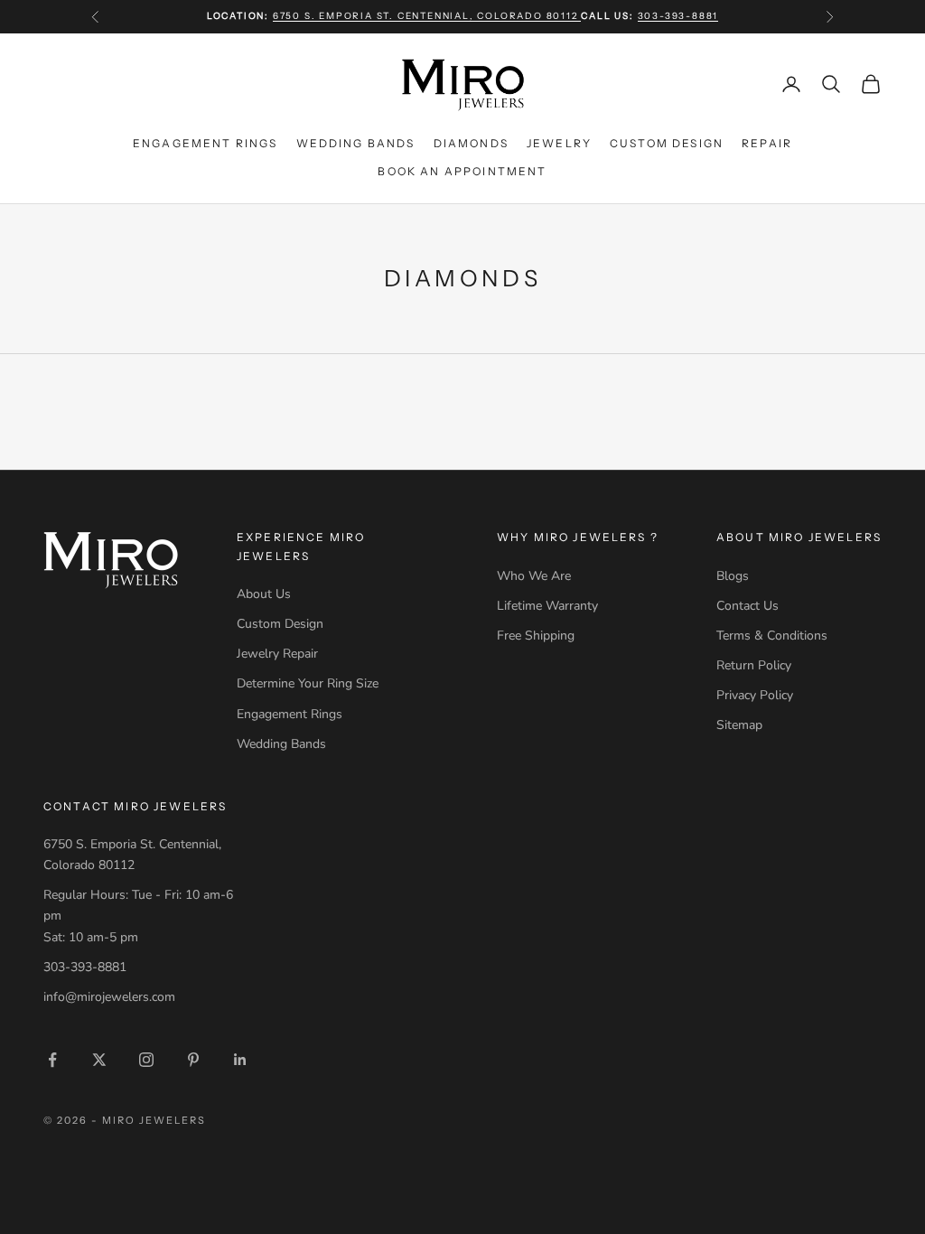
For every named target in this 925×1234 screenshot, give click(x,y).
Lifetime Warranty (547, 605)
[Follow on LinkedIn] (240, 1060)
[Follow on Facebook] (52, 1060)
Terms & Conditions (771, 635)
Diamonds (471, 143)
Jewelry (559, 143)
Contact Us (747, 605)
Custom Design (667, 143)
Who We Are (534, 575)
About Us (264, 594)
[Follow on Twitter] (99, 1060)
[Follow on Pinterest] (193, 1060)
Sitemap (739, 725)
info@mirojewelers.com (109, 996)
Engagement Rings (205, 143)
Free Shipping (536, 635)
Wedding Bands (356, 143)
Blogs (732, 575)
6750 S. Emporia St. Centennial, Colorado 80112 (427, 16)
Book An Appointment (462, 171)
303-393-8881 (678, 16)
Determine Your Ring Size (307, 683)
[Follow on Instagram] (146, 1060)
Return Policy (753, 665)
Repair (767, 143)
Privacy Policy (754, 695)
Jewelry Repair (277, 653)
